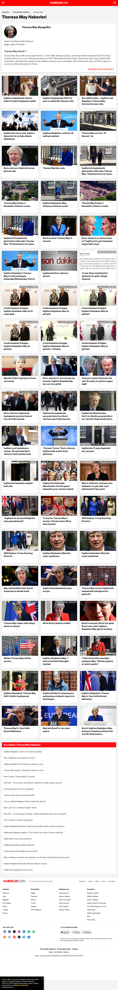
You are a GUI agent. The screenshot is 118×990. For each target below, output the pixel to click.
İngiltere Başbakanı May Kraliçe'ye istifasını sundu (23, 764)
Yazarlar (34, 906)
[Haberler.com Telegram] (24, 937)
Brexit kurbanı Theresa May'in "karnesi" (19, 776)
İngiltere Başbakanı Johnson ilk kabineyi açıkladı (23, 751)
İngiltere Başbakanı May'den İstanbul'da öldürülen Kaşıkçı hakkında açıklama (34, 826)
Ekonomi (6, 893)
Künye (103, 881)
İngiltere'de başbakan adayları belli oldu (19, 845)
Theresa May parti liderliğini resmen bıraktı (20, 851)
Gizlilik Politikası (92, 896)
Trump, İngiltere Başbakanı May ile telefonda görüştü (25, 801)
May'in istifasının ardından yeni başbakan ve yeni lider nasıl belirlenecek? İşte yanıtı (36, 857)
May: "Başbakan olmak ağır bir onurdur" (19, 758)
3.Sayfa (5, 910)
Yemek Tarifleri (64, 910)
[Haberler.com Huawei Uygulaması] (87, 932)
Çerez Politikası (92, 900)
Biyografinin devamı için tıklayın (100, 69)
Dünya (5, 913)
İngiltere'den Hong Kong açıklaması (18, 839)
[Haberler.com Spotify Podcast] (33, 932)
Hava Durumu (64, 893)
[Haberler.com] (14, 881)
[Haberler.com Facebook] (9, 932)
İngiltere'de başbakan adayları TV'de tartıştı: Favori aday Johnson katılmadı (33, 832)
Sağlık (33, 893)
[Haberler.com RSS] (4, 937)
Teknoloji (34, 896)
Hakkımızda (82, 881)
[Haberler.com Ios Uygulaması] (65, 932)
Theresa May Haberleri (21, 12)
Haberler (6, 889)
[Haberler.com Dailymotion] (29, 937)
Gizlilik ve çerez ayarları (42, 956)
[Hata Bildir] (54, 956)
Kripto (5, 906)
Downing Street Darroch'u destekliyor (19, 789)
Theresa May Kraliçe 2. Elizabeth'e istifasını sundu (23, 770)
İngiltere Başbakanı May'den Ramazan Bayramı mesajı (25, 863)
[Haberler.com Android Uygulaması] (76, 932)
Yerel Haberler (36, 910)
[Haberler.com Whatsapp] (29, 932)
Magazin (6, 900)
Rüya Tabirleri (64, 906)
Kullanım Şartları (93, 893)
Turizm (33, 903)
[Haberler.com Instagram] (19, 932)
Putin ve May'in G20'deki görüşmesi (18, 820)
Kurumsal (90, 889)
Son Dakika (7, 903)
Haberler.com (64, 889)
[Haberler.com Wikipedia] (9, 937)
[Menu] (3, 2)
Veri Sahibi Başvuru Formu (96, 906)
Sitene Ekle (91, 920)
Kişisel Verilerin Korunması (96, 903)
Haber (51, 952)
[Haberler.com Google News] (4, 932)
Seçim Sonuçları (65, 900)
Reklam (90, 881)
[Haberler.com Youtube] (14, 937)
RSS (88, 916)
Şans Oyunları (64, 903)
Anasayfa (5, 12)
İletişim (97, 881)
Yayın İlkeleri (111, 881)
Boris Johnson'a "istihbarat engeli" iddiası (20, 807)
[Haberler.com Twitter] (14, 932)
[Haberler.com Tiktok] (19, 937)
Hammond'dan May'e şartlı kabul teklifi (19, 795)
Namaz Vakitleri (64, 896)
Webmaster (91, 910)
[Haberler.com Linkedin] (24, 932)
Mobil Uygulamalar (93, 913)
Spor (4, 896)
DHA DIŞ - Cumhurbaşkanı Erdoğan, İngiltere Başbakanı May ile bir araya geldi (35, 814)
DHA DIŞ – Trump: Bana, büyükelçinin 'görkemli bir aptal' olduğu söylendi (33, 783)
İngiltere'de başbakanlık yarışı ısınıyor (18, 870)
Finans (33, 900)
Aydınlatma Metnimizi (20, 985)
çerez (4, 981)
